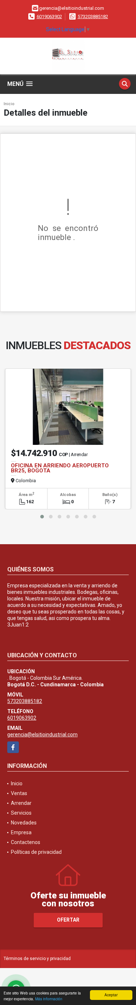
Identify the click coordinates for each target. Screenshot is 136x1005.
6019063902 (49, 16)
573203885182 (93, 16)
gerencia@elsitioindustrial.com (42, 734)
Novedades (24, 823)
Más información (48, 998)
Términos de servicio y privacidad (37, 958)
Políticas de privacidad (36, 852)
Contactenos (25, 842)
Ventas (19, 793)
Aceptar (111, 994)
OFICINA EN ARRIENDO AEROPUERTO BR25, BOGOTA (60, 468)
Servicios (21, 813)
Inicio (9, 104)
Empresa (21, 832)
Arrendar (21, 803)
